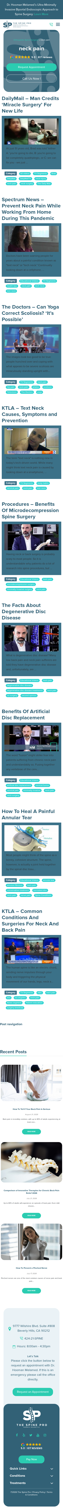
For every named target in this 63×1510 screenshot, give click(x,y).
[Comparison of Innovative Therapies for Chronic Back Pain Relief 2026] (31, 1180)
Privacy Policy (38, 1492)
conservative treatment (18, 890)
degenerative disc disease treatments (25, 690)
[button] (31, 57)
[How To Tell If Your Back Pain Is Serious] (31, 1098)
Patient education (34, 1002)
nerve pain (26, 895)
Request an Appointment (33, 1392)
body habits (43, 483)
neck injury (41, 178)
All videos (25, 173)
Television (12, 392)
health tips (12, 286)
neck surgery (27, 183)
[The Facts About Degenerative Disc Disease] (31, 638)
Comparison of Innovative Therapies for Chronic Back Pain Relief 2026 (31, 1191)
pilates (36, 387)
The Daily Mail (44, 183)
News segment (14, 1002)
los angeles (20, 997)
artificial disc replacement (19, 785)
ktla (8, 997)
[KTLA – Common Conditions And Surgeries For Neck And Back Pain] (31, 951)
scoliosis (48, 387)
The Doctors (27, 392)
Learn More (41, 14)
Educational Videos (29, 281)
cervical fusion (42, 785)
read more (31, 1131)
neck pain (11, 183)
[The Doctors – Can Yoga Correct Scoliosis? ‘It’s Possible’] (31, 340)
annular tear (48, 880)
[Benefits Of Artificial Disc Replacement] (31, 738)
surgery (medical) (15, 1007)
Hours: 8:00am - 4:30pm (33, 1346)
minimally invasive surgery (19, 589)
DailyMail (11, 178)
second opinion (29, 695)
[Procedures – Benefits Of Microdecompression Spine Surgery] (31, 537)
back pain (42, 382)
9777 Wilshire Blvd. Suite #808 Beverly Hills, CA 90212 (34, 1328)
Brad (53, 173)
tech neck (39, 286)
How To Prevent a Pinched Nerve (31, 1268)
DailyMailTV (25, 178)
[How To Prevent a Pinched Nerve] (31, 1257)
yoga (39, 392)
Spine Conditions (43, 895)
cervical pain (13, 488)
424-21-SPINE (33, 1338)
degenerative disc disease (19, 685)
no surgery (12, 695)
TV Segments (40, 173)
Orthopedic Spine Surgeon (26, 40)
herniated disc (40, 890)
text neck (11, 291)
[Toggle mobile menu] (58, 24)
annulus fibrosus (15, 885)
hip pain (11, 387)
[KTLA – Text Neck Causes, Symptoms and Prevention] (31, 441)
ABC (40, 992)
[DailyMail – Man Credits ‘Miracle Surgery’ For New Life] (31, 131)
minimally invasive (31, 790)
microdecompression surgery (21, 584)
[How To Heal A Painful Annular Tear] (31, 838)
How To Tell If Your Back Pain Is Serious (31, 1109)
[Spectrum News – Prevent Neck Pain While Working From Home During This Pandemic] (31, 239)
